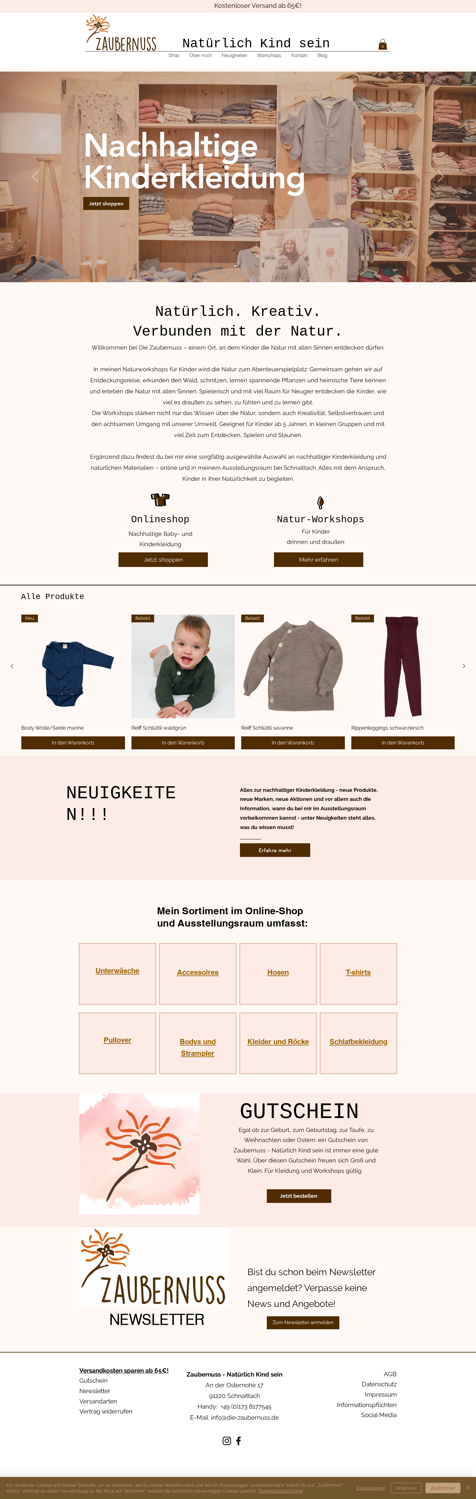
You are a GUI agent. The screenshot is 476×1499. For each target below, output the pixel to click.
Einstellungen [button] (371, 1488)
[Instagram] (226, 1441)
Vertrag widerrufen (105, 1411)
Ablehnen (406, 1488)
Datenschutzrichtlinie (280, 1490)
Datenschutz (379, 1384)
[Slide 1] (235, 266)
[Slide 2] (241, 266)
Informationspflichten (367, 1404)
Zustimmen (443, 1488)
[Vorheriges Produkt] (12, 666)
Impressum (381, 1394)
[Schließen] (468, 1488)
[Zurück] (35, 177)
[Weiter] (441, 177)
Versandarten (98, 1401)
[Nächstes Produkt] (464, 666)
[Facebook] (238, 1441)
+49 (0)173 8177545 (246, 1406)
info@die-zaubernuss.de (245, 1417)
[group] (238, 682)
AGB (390, 1374)
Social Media (379, 1414)
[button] (382, 44)
